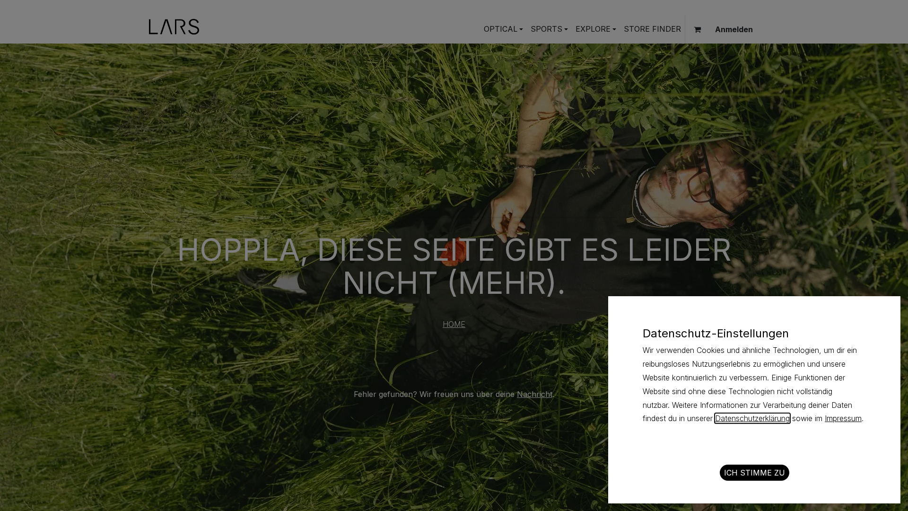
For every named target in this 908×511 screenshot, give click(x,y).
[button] (754, 473)
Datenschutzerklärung (752, 418)
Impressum (843, 418)
